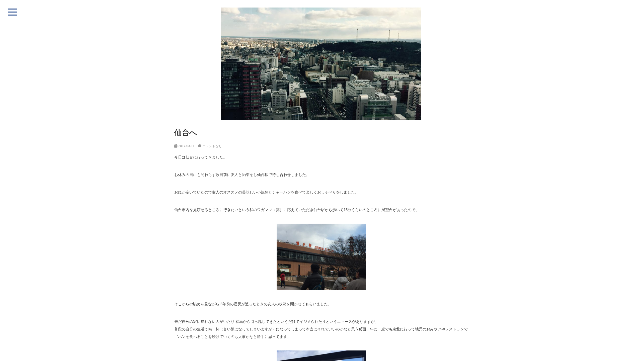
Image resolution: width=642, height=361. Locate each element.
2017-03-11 (185, 146)
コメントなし (212, 146)
